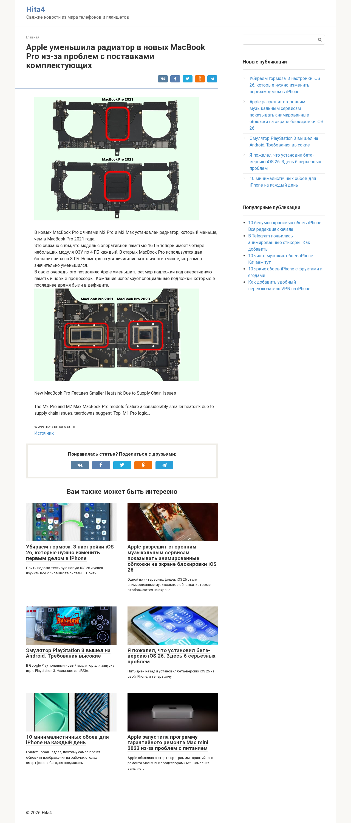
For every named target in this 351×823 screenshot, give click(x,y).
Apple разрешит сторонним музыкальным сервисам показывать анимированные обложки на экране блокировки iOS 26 (172, 558)
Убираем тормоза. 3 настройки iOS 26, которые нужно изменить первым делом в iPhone (70, 552)
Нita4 (35, 9)
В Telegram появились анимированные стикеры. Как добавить (279, 242)
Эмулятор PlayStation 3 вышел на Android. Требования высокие (68, 653)
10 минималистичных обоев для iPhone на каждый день (67, 740)
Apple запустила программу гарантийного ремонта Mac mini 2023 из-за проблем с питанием (168, 743)
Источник (44, 433)
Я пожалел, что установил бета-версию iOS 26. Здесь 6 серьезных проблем (172, 656)
